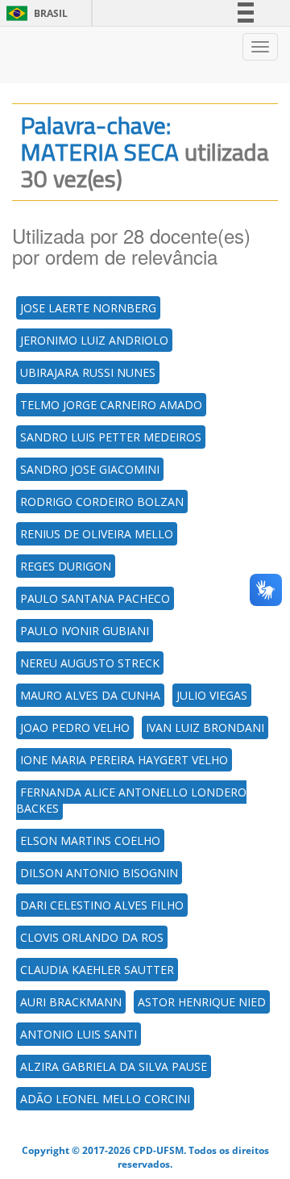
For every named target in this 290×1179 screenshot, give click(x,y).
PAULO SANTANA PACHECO (95, 598)
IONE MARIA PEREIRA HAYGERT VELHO (124, 759)
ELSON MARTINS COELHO (90, 840)
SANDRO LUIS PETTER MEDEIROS (110, 437)
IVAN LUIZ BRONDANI (205, 727)
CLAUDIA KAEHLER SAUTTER (97, 969)
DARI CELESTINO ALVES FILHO (102, 905)
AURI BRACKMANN (71, 1002)
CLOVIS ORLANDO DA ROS (92, 937)
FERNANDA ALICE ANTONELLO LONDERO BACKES (131, 800)
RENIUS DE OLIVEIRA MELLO (96, 533)
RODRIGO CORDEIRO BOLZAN (102, 501)
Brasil (34, 13)
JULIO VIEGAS (211, 695)
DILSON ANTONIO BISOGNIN (99, 872)
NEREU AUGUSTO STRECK (90, 663)
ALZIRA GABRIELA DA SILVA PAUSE (113, 1066)
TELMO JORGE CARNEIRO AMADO (111, 404)
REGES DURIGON (65, 566)
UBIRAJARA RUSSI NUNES (87, 372)
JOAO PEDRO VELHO (75, 727)
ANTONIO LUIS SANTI (78, 1034)
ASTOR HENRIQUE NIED (202, 1002)
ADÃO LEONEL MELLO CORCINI (105, 1098)
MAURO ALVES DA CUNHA (90, 695)
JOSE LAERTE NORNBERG (88, 308)
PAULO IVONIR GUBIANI (84, 630)
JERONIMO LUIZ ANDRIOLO (94, 340)
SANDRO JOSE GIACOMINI (90, 469)
